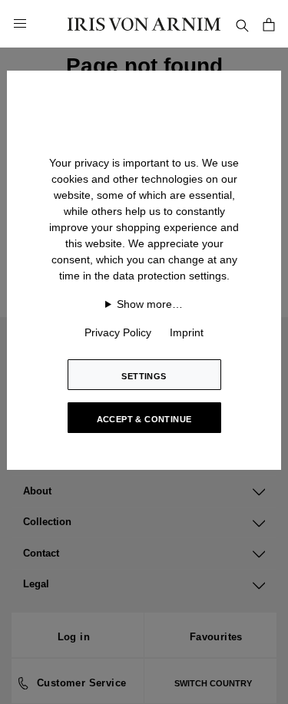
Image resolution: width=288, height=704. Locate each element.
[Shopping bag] (268, 23)
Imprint (187, 332)
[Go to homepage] (144, 23)
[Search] (241, 23)
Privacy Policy (117, 332)
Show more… (150, 304)
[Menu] (20, 24)
